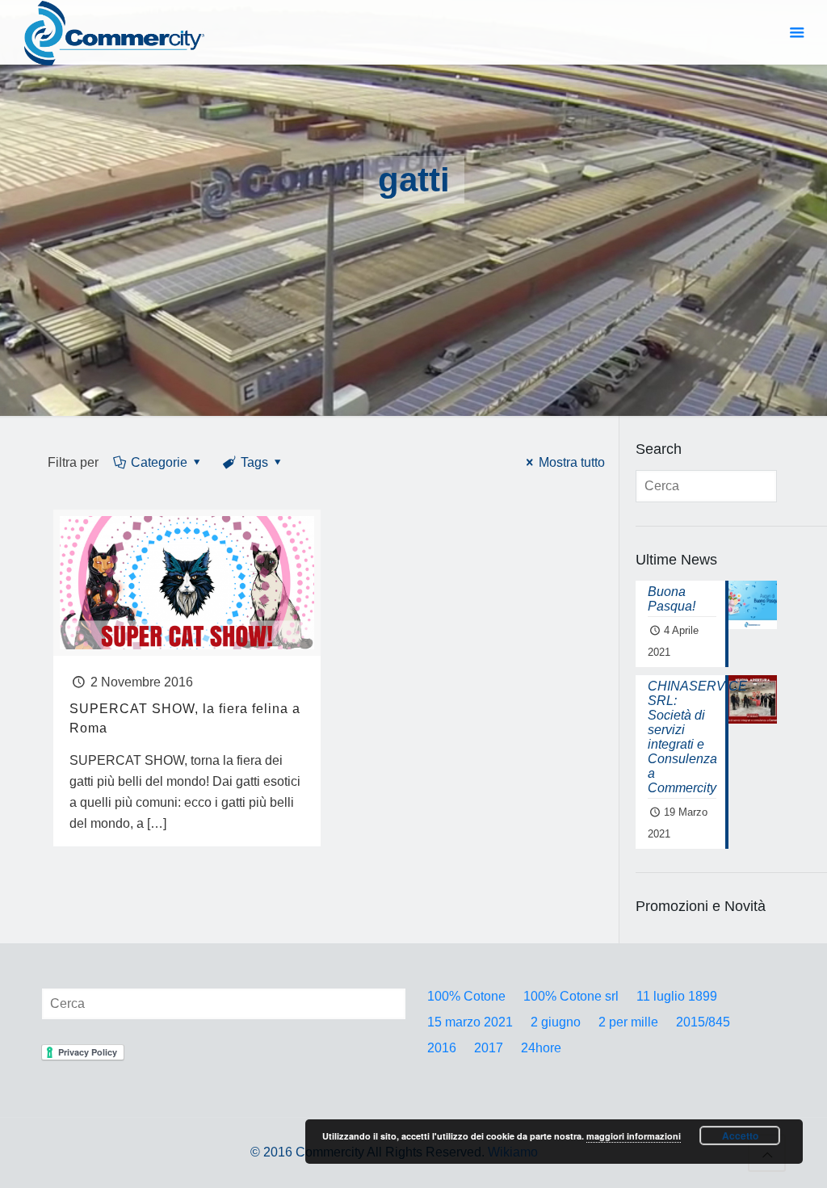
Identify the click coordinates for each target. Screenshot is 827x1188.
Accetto (740, 1135)
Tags (254, 462)
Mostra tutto (571, 462)
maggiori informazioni (633, 1136)
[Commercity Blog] (114, 32)
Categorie (159, 462)
